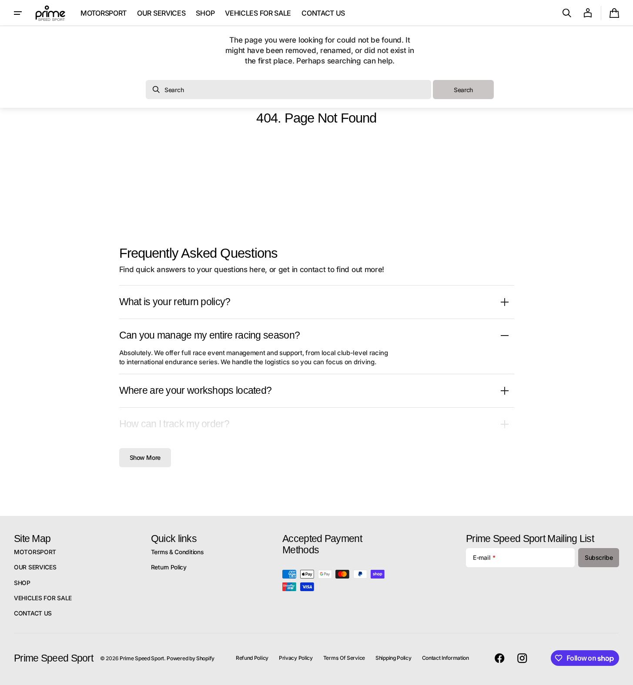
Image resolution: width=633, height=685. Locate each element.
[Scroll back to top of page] (623, 675)
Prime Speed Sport (142, 658)
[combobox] (288, 89)
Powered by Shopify (190, 658)
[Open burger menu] (17, 13)
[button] (566, 13)
